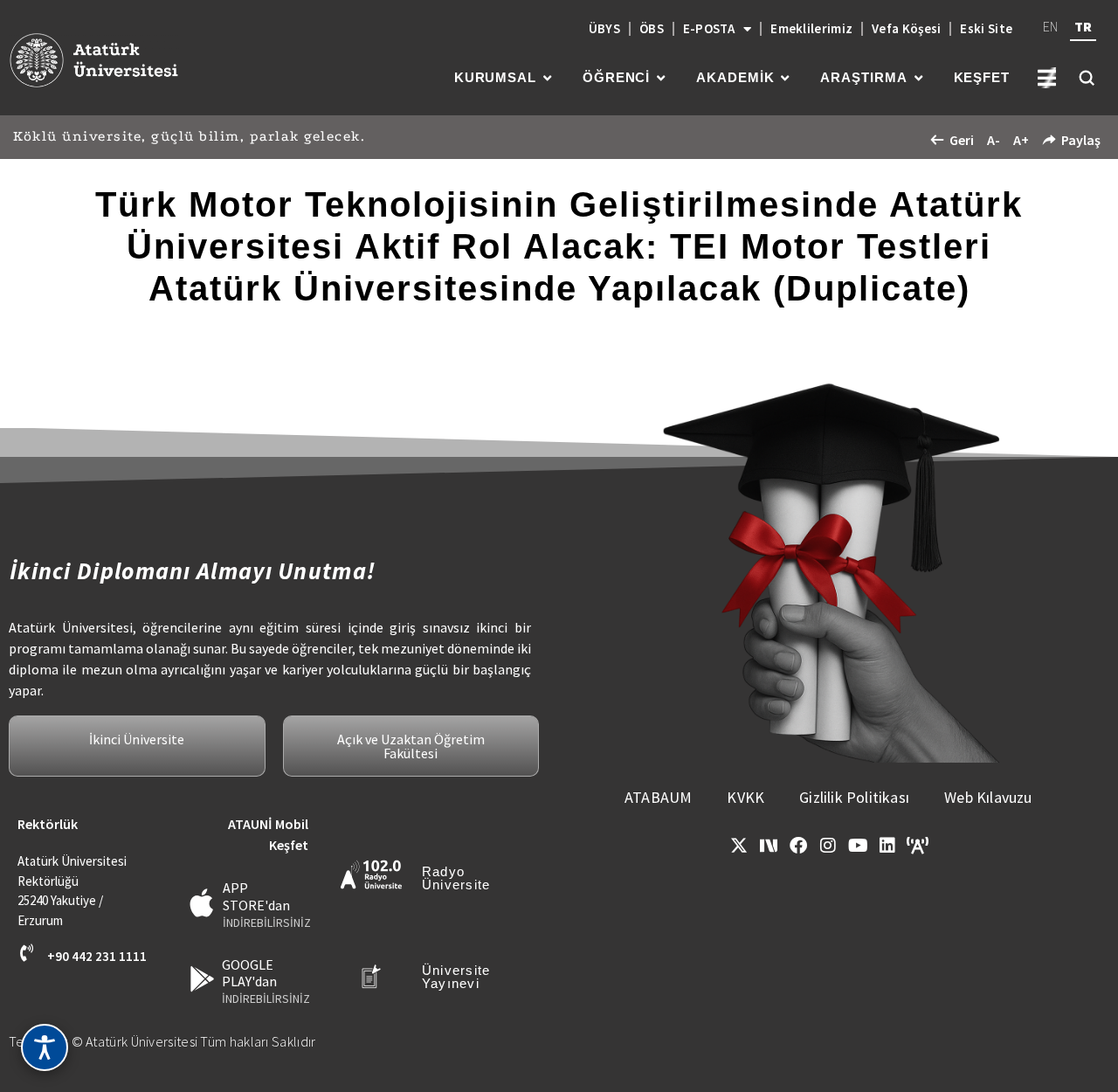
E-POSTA (709, 28)
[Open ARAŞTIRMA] (918, 78)
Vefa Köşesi (906, 28)
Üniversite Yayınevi (456, 977)
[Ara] (1086, 77)
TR (1083, 26)
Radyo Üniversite (456, 878)
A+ (1021, 140)
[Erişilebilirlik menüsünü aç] (44, 1047)
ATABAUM (658, 797)
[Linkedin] (887, 845)
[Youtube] (858, 845)
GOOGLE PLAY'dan (249, 973)
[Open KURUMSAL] (547, 78)
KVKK (745, 797)
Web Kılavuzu (988, 797)
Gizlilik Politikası (854, 797)
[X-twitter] (739, 845)
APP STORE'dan (256, 896)
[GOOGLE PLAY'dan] (202, 979)
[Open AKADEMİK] (784, 78)
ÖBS (651, 28)
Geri (961, 140)
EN (1050, 26)
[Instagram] (828, 845)
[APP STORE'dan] (202, 903)
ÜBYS (604, 28)
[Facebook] (798, 845)
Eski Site (986, 28)
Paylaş (1081, 140)
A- (993, 140)
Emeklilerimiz (811, 28)
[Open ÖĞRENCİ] (660, 78)
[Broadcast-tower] (917, 845)
